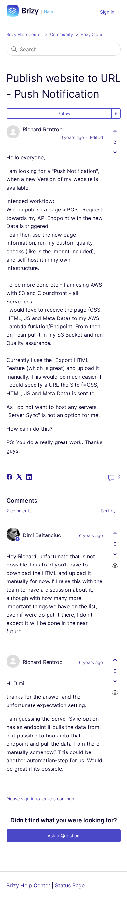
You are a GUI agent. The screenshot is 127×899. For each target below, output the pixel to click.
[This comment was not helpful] (115, 554)
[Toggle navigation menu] (93, 12)
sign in (28, 798)
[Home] (32, 14)
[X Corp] (19, 477)
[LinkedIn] (29, 477)
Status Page (70, 885)
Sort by (109, 510)
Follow (64, 113)
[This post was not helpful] (115, 152)
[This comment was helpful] (115, 533)
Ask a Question (63, 835)
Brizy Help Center (24, 34)
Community (61, 34)
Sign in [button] (107, 12)
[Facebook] (9, 477)
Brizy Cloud (92, 34)
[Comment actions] (115, 566)
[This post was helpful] (115, 131)
